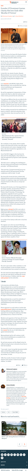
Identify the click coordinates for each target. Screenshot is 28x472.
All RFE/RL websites (5, 470)
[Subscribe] (2, 458)
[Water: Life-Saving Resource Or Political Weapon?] (14, 428)
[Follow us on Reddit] (5, 454)
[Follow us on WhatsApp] (24, 454)
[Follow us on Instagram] (8, 454)
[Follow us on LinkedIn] (21, 454)
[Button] (25, 22)
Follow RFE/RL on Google (17, 470)
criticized (10, 209)
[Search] (26, 470)
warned (5, 330)
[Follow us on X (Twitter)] (14, 454)
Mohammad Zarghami (7, 16)
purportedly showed (6, 309)
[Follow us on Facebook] (18, 454)
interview (6, 83)
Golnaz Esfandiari (19, 16)
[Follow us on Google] (11, 454)
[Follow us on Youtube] (2, 454)
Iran (2, 6)
